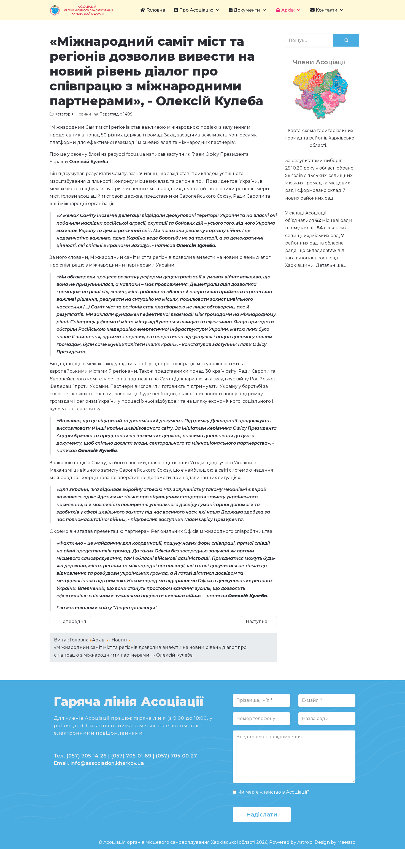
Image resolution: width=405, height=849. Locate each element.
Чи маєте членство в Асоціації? (273, 792)
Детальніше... (331, 265)
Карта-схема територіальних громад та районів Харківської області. (320, 138)
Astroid (305, 842)
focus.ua (135, 154)
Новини (83, 114)
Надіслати (261, 814)
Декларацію (188, 378)
